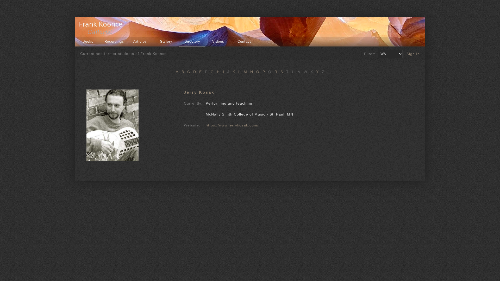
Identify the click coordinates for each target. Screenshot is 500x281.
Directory (192, 41)
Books (88, 41)
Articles (140, 41)
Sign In (413, 54)
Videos (218, 41)
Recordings (114, 41)
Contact (244, 41)
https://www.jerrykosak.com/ (232, 125)
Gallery (166, 41)
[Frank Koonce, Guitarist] (102, 33)
